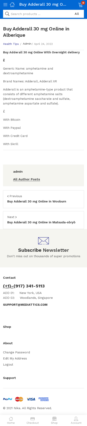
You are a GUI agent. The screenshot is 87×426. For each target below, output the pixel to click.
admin (27, 43)
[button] (75, 4)
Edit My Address (15, 358)
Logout (8, 364)
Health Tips (11, 43)
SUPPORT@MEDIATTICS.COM (25, 305)
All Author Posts (26, 179)
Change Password (16, 352)
